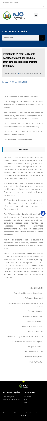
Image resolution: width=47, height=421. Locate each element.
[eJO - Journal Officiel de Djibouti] (13, 15)
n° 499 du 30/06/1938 (14, 82)
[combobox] (20, 38)
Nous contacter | (8, 2)
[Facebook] (43, 6)
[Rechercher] (42, 38)
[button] (36, 15)
